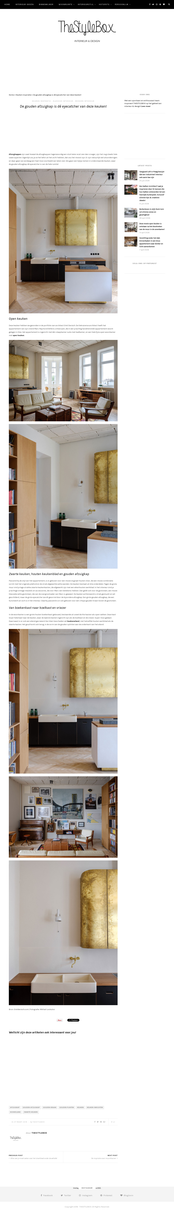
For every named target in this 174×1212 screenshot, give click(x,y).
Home (7, 4)
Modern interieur (84, 101)
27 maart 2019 (20, 1122)
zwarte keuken (31, 1112)
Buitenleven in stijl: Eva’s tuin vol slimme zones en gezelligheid (151, 212)
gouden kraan (49, 1107)
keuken (80, 1107)
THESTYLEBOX (39, 1122)
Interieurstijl (86, 4)
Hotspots (104, 4)
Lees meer (146, 106)
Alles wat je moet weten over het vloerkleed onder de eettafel (33, 1158)
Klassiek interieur (63, 101)
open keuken (18, 335)
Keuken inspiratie (23, 95)
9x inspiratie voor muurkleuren (103, 1158)
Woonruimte (65, 4)
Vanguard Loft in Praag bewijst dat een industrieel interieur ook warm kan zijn (151, 175)
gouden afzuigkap (31, 1107)
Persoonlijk (121, 4)
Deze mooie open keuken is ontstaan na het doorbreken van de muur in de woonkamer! (152, 226)
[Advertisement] (87, 67)
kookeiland (15, 1112)
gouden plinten (67, 1107)
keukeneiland (73, 621)
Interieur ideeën (24, 4)
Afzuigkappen (15, 154)
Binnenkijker (46, 4)
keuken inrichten (95, 1107)
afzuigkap (15, 1107)
